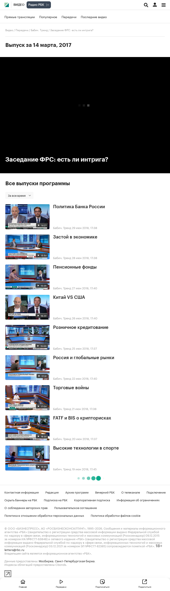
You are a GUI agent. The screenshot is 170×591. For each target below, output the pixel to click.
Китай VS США (69, 297)
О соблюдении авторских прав (26, 507)
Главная (23, 586)
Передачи (69, 16)
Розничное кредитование (80, 327)
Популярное (48, 16)
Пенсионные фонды (75, 267)
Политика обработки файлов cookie (116, 515)
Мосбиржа (46, 561)
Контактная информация (21, 492)
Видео (19, 4)
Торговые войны (71, 388)
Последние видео (94, 16)
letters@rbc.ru (14, 549)
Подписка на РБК (56, 500)
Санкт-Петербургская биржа (75, 561)
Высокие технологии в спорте (86, 448)
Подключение (156, 492)
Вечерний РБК (105, 492)
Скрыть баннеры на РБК (20, 500)
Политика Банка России (79, 207)
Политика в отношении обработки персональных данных (44, 515)
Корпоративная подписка (92, 500)
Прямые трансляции (19, 16)
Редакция (52, 492)
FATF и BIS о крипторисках (82, 418)
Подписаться (102, 586)
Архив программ (77, 492)
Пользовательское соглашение (75, 507)
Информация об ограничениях (138, 500)
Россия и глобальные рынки (83, 358)
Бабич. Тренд (39, 30)
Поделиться (144, 586)
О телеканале (130, 492)
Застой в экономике (75, 237)
